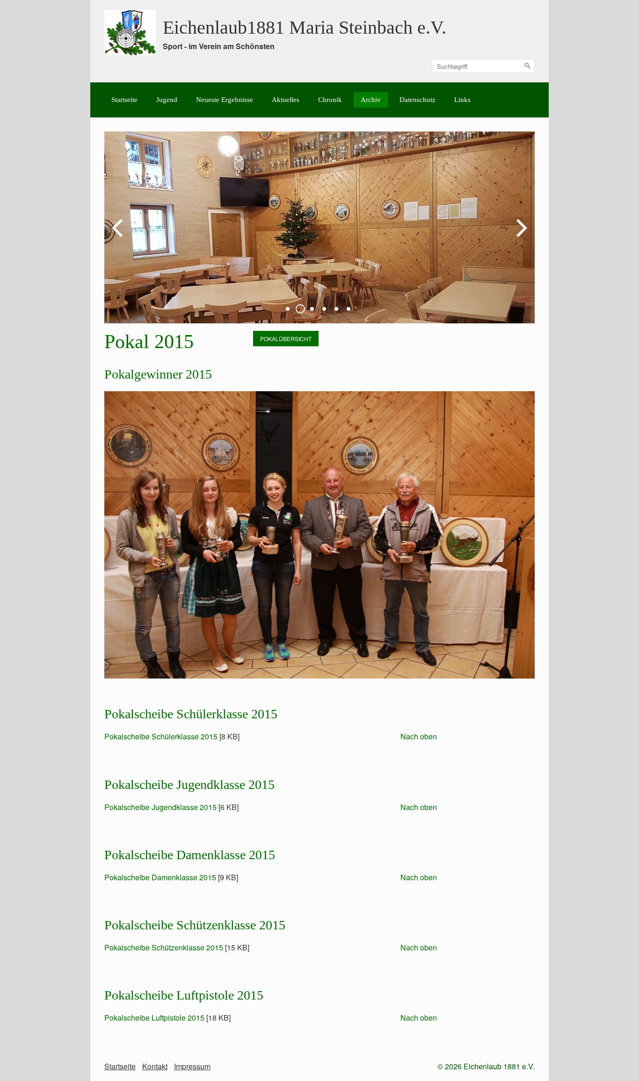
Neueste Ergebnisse (224, 99)
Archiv (371, 99)
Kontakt (154, 1066)
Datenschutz (417, 99)
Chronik (330, 99)
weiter (521, 234)
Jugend (166, 99)
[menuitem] (124, 100)
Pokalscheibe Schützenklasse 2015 (163, 947)
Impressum (192, 1066)
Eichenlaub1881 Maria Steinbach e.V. (304, 27)
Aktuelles (285, 99)
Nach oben (418, 736)
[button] (286, 338)
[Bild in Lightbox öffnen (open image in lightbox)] (319, 535)
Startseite (124, 99)
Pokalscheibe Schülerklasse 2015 (161, 736)
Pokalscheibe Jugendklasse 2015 (160, 807)
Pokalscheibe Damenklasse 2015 (160, 877)
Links (462, 99)
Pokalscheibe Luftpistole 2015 (154, 1017)
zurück (118, 234)
